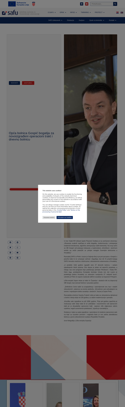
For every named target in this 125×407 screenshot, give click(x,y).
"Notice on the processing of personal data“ (61, 211)
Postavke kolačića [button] (49, 217)
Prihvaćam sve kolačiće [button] (65, 217)
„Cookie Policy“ (62, 210)
